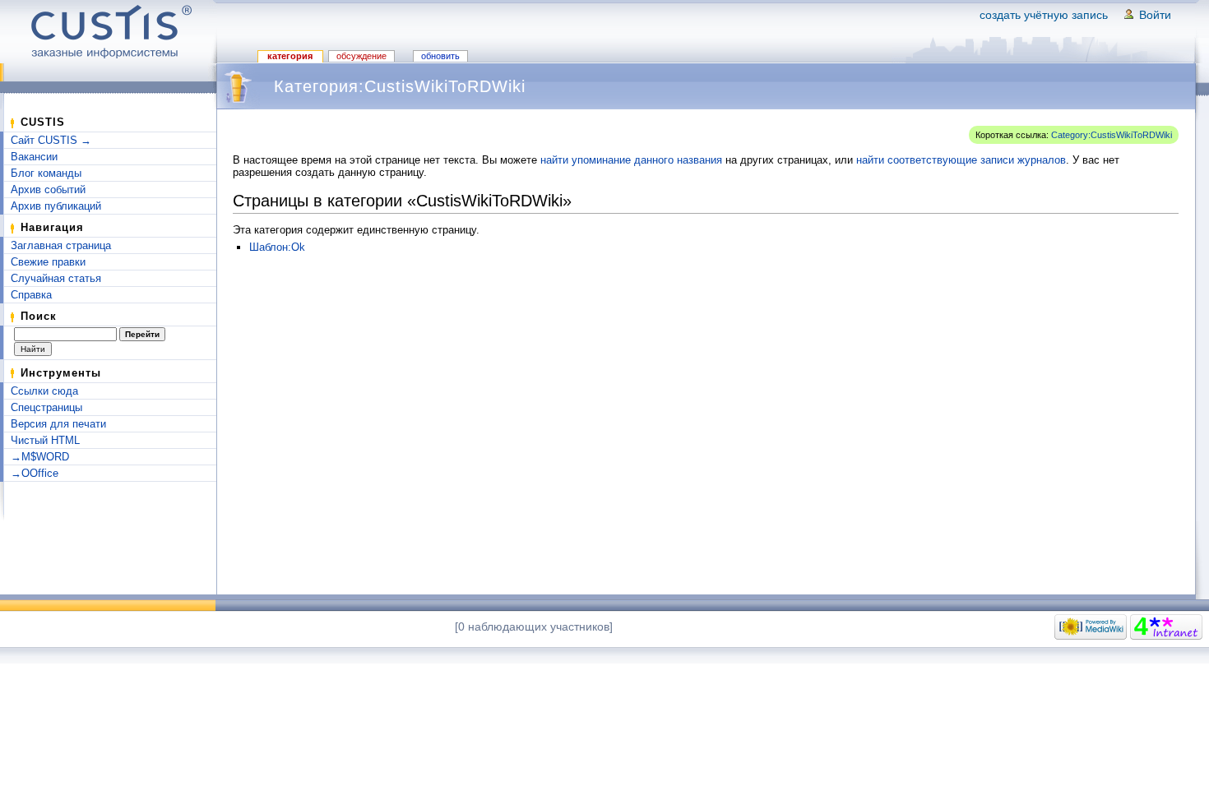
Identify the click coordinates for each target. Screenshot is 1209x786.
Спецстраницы (46, 407)
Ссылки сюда (44, 391)
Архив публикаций (56, 206)
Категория (290, 56)
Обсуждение (361, 56)
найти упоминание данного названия (631, 160)
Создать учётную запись (1044, 14)
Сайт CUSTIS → (51, 140)
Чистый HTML (45, 440)
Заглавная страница (61, 245)
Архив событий (48, 189)
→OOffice (34, 473)
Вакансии (34, 156)
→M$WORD (40, 457)
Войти (1155, 14)
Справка (31, 295)
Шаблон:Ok (277, 247)
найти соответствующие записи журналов (961, 160)
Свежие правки (48, 262)
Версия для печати (58, 424)
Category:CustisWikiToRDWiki (1111, 135)
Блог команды (46, 173)
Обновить (440, 56)
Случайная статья (56, 278)
